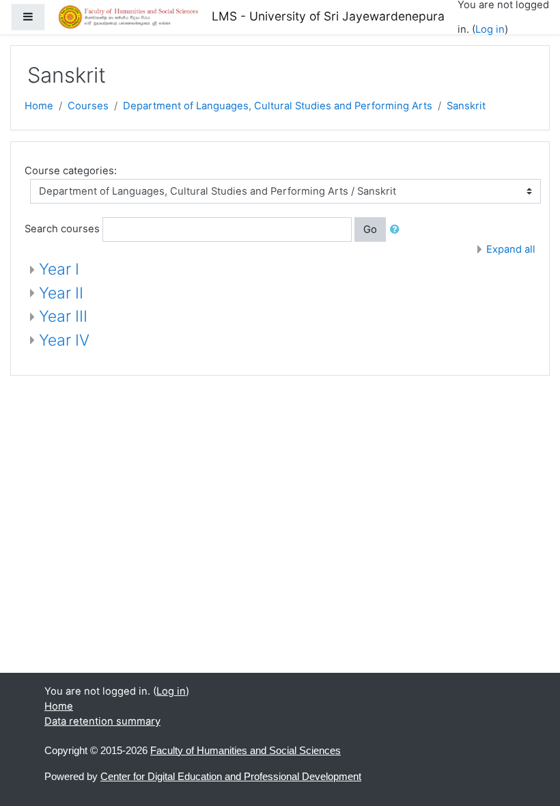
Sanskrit (466, 106)
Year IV (64, 340)
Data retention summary (102, 721)
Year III (63, 316)
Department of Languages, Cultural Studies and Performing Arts (277, 106)
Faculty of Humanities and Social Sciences (245, 750)
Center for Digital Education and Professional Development (230, 776)
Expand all (510, 249)
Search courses (62, 229)
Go (370, 229)
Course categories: (71, 171)
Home (39, 106)
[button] (397, 229)
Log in (490, 29)
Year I (59, 269)
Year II (61, 293)
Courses (88, 106)
